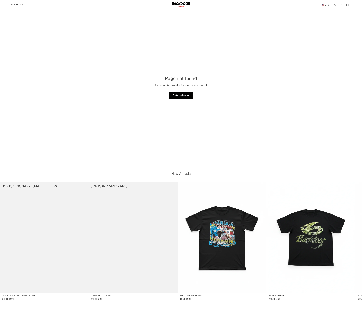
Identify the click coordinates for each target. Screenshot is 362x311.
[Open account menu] (341, 5)
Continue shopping (181, 95)
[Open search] (335, 5)
